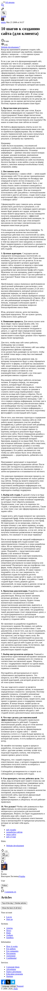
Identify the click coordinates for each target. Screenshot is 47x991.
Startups (9, 976)
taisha (3, 22)
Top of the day (7, 903)
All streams (9, 2)
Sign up (9, 919)
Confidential (11, 958)
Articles (9, 928)
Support (20, 986)
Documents (11, 953)
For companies (12, 951)
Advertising (11, 969)
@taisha (21, 876)
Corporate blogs (12, 967)
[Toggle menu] (2, 3)
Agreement (10, 956)
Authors (9, 935)
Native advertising (13, 972)
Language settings (9, 986)
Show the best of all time (11, 908)
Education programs (14, 974)
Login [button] (3, 16)
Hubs (8, 933)
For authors (11, 949)
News (8, 930)
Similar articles (20, 903)
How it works (12, 946)
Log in (9, 917)
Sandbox (10, 937)
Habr (15, 989)
